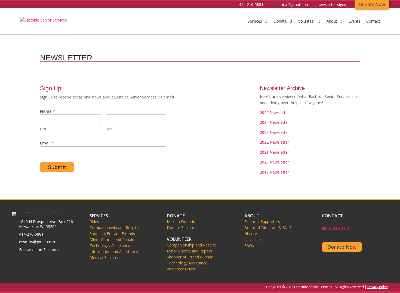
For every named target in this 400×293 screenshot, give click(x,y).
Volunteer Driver (181, 269)
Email (47, 143)
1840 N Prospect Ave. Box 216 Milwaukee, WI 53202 (46, 224)
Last (109, 129)
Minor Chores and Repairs (112, 240)
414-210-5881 (251, 5)
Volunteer (306, 21)
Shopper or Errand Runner (190, 257)
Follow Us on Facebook (40, 249)
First (43, 129)
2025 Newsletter (274, 112)
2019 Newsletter (274, 172)
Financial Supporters (262, 222)
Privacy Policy (377, 287)
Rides (94, 222)
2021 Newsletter (274, 152)
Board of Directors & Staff (267, 228)
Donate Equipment (183, 228)
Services (255, 21)
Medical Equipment (106, 258)
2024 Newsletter (274, 122)
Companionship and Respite (114, 228)
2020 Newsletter (274, 162)
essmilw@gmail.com (291, 5)
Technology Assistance (110, 246)
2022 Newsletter (274, 142)
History (250, 234)
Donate (280, 21)
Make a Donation (182, 222)
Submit (57, 167)
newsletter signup (333, 5)
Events (354, 21)
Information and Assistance (114, 252)
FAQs (249, 246)
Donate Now (341, 246)
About (332, 21)
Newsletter (254, 240)
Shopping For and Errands (112, 234)
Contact (373, 21)
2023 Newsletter (274, 132)
